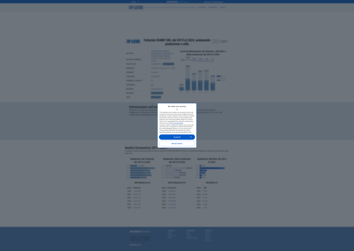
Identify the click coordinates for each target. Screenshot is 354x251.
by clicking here (178, 123)
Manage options (177, 143)
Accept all (177, 137)
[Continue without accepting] (177, 109)
